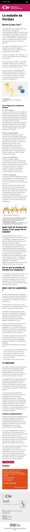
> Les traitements (8, 462)
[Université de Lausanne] (10, 501)
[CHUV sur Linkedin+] (11, 525)
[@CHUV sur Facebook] (14, 525)
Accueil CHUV (6, 1)
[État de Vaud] (3, 496)
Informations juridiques (7, 516)
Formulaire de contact (20, 487)
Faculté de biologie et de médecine (10, 504)
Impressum (4, 515)
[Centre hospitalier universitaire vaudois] (8, 496)
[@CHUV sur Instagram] (17, 525)
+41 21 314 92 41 (11, 483)
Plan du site (4, 517)
